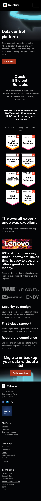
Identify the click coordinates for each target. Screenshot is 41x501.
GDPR (4, 487)
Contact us (6, 450)
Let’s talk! (8, 61)
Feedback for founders (10, 435)
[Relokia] (11, 5)
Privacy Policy (7, 473)
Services (5, 427)
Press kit (5, 458)
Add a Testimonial (8, 455)
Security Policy (7, 479)
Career (4, 452)
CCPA (4, 490)
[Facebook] (3, 401)
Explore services (20, 373)
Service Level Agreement (11, 481)
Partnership (6, 429)
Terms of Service (8, 484)
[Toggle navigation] (35, 5)
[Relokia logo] (9, 386)
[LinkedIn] (7, 401)
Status (5, 461)
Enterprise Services (9, 432)
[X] (11, 401)
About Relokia (7, 447)
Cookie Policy (7, 476)
